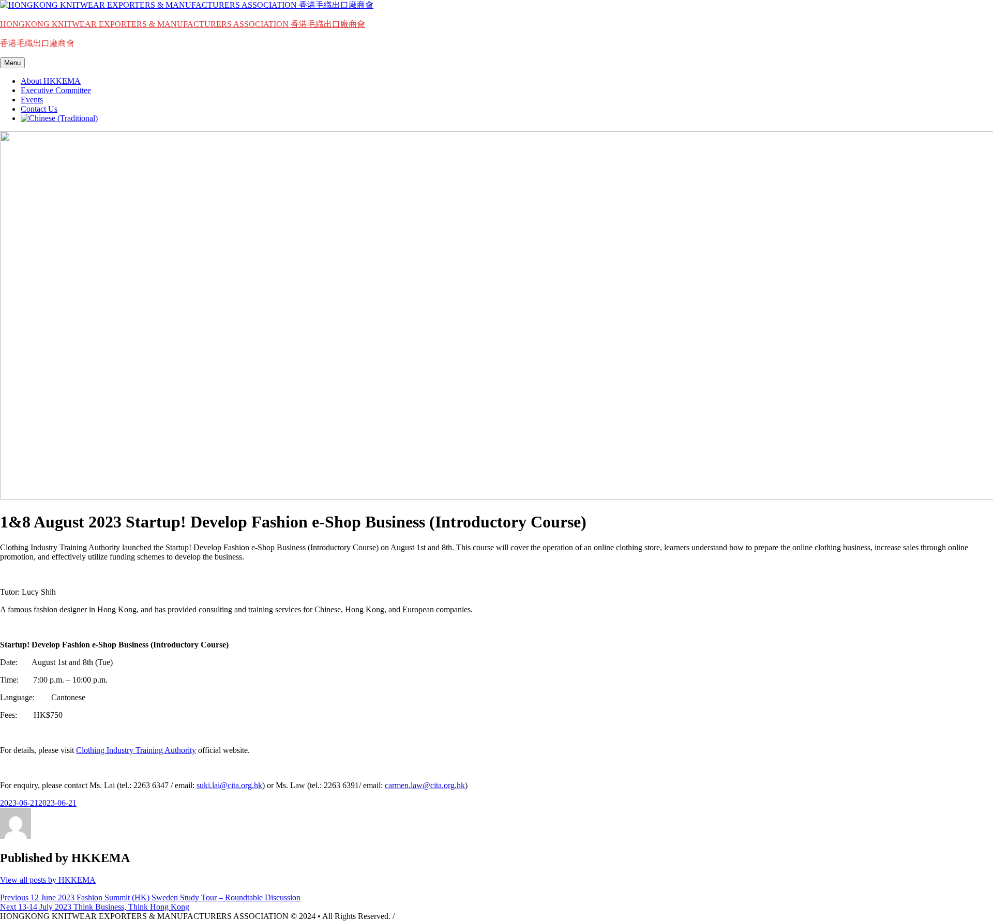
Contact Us (39, 108)
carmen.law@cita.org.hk (425, 785)
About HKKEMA (51, 81)
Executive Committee (56, 90)
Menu (12, 63)
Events (32, 99)
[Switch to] (59, 118)
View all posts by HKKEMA (48, 879)
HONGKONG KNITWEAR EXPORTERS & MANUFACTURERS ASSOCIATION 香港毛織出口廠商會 (182, 24)
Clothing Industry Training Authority (136, 750)
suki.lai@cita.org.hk (229, 785)
